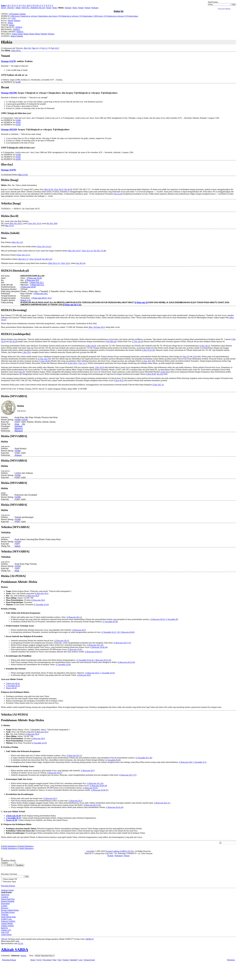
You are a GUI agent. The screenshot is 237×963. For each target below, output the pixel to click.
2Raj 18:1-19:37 (74, 251)
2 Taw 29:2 (43, 359)
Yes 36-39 (68, 189)
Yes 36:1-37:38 (99, 251)
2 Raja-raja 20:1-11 (72, 305)
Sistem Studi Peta (8, 899)
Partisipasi (119, 856)
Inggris (23, 955)
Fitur (54, 960)
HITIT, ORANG (7, 8)
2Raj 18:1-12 (17, 242)
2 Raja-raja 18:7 (79, 630)
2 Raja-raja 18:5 (84, 675)
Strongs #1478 (8, 61)
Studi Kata (5, 895)
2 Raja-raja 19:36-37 (94, 652)
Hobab (81, 8)
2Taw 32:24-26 (35, 259)
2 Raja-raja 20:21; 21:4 (41, 298)
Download (47, 960)
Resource (4, 908)
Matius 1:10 (25, 300)
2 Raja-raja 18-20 (13, 683)
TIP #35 (4, 939)
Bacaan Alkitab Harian (10, 910)
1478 (13, 18)
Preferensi (231, 960)
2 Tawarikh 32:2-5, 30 (110, 632)
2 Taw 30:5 (146, 361)
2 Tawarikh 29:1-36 (144, 758)
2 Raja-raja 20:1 (50, 798)
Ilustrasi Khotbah (7, 901)
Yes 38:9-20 (111, 341)
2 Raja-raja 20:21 (92, 673)
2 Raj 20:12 (165, 372)
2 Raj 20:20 (151, 374)
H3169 (18, 542)
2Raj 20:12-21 (54, 263)
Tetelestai (4, 915)
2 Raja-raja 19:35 (75, 649)
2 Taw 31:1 (82, 363)
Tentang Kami (89, 960)
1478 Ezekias (17, 14)
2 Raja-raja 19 (141, 302)
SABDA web (6, 919)
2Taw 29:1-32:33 (34, 223)
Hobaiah (95, 8)
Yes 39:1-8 (80, 263)
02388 (18, 120)
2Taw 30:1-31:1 (23, 255)
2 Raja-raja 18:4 (186, 762)
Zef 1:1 (45, 48)
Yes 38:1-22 (46, 259)
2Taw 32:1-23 (87, 251)
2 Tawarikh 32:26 (63, 664)
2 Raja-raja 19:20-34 (99, 647)
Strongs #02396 (9, 93)
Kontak (110, 856)
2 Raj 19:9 (26, 352)
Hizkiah (68, 8)
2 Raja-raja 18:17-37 (122, 643)
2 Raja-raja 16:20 (34, 278)
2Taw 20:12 (16, 50)
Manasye (19, 431)
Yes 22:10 (118, 194)
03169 (18, 125)
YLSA (20, 943)
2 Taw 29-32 (138, 341)
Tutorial (66, 960)
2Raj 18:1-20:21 (16, 223)
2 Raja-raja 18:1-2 (74, 617)
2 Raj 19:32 (119, 380)
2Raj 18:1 (27, 48)
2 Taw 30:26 (45, 361)
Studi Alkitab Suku (8, 917)
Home (32, 960)
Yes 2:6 (186, 356)
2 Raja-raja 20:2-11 (162, 803)
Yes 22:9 (160, 374)
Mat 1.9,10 (23, 175)
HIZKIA (18, 27)
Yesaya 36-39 (11, 688)
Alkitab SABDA (14, 949)
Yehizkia (16, 20)
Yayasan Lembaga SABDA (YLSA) (119, 851)
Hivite (48, 8)
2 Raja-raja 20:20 (127, 632)
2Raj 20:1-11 (23, 259)
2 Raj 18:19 (99, 367)
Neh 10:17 (55, 48)
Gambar (4, 906)
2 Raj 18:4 (72, 363)
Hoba (75, 8)
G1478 (25, 420)
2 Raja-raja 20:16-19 (115, 807)
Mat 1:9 (35, 48)
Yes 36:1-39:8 (51, 223)
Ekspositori (5, 903)
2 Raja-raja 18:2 (32, 280)
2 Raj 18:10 (91, 346)
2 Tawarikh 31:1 (199, 762)
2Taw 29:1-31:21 (43, 246)
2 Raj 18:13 (204, 346)
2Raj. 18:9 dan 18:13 (97, 327)
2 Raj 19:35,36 (148, 350)
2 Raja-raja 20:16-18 (126, 662)
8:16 (195, 356)
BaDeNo (4, 928)
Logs (80, 960)
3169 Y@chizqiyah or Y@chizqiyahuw (115, 16)
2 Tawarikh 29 (171, 619)
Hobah (87, 8)
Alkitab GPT (6, 930)
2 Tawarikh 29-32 (13, 686)
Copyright (90, 851)
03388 (18, 155)
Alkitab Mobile (7, 923)
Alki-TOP (5, 932)
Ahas (17, 424)
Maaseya (19, 428)
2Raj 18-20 (48, 189)
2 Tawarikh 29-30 (110, 621)
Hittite (18, 8)
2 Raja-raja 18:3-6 (158, 619)
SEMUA (89, 939)
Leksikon (4, 897)
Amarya (18, 455)
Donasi (126, 856)
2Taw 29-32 (58, 189)
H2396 (18, 420)
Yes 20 (21, 372)
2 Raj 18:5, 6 (158, 385)
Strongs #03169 (9, 129)
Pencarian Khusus (8, 886)
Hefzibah (19, 426)
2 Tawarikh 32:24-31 (85, 660)
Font (59, 960)
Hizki (55, 8)
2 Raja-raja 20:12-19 (102, 660)
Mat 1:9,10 (9, 226)
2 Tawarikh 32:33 (41, 604)
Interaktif (73, 960)
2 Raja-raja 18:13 (61, 640)
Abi (23, 424)
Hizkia (10, 20)
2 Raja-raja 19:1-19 (95, 645)
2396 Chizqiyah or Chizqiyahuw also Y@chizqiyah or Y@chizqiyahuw (51, 16)
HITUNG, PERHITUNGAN (33, 8)
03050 (18, 122)
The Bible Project (8, 912)
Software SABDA (8, 921)
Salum (17, 546)
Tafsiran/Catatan (7, 890)
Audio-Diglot (6, 935)
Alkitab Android (7, 926)
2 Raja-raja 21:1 (37, 282)
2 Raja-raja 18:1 (41, 294)
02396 (18, 82)
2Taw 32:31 (65, 263)
